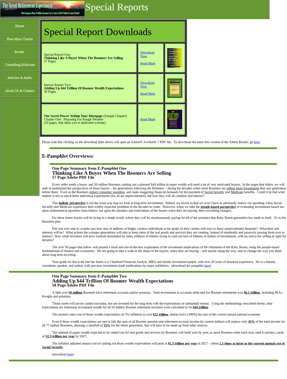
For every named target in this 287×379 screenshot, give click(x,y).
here (257, 142)
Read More (147, 63)
